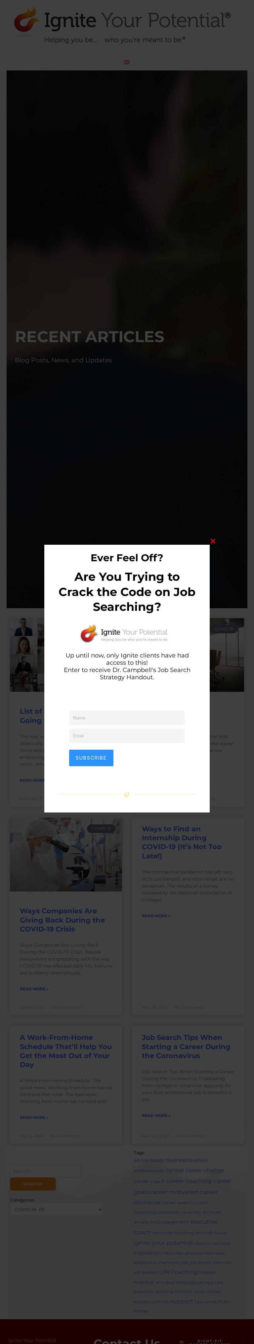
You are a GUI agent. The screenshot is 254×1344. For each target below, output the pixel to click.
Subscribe (91, 758)
